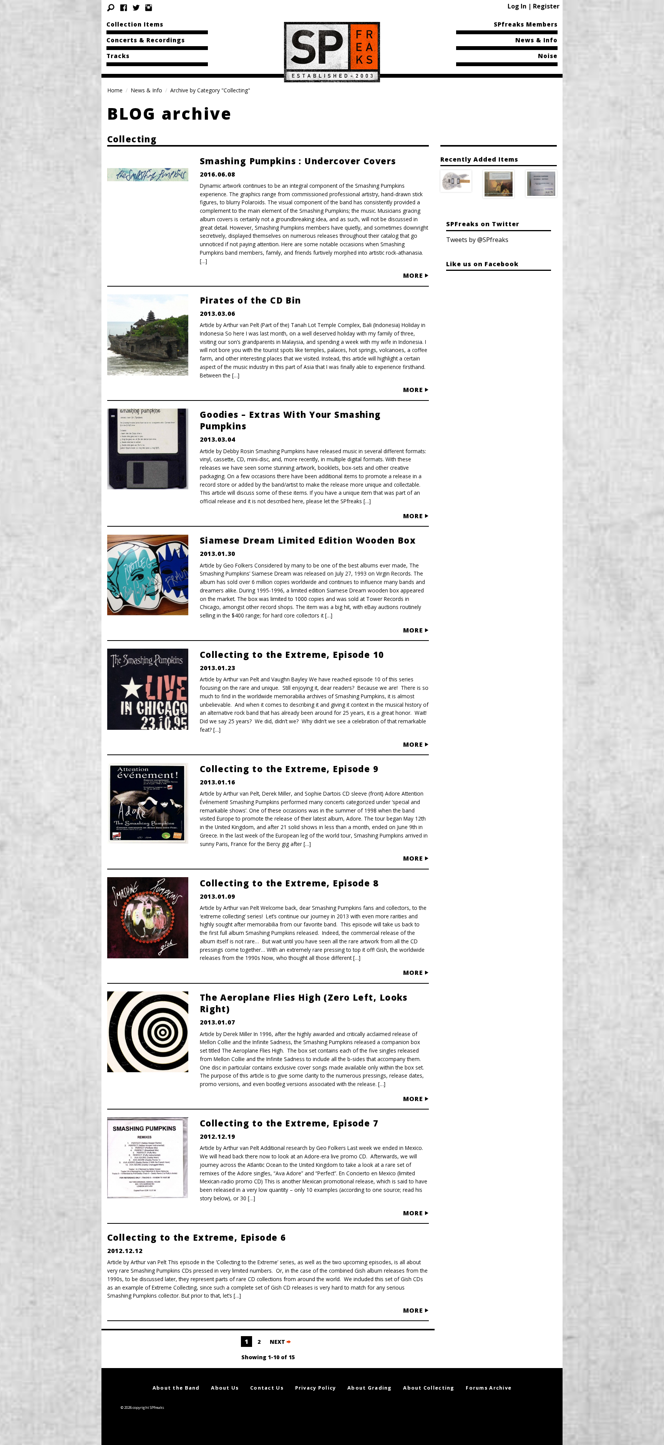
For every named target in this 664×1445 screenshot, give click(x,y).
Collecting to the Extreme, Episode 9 (289, 768)
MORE (414, 275)
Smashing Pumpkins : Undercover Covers (298, 161)
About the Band (176, 1387)
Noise (548, 56)
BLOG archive (169, 113)
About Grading (369, 1387)
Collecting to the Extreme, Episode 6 (196, 1237)
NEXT (278, 1341)
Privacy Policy (315, 1387)
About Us (225, 1387)
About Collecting (428, 1387)
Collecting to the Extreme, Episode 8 (289, 883)
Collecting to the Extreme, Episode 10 (292, 654)
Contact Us (267, 1387)
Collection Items (134, 24)
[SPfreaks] (332, 51)
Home (115, 90)
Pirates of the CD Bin (250, 300)
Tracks (117, 56)
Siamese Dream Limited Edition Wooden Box (308, 540)
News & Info (536, 40)
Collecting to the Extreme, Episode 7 (289, 1123)
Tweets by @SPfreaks (477, 239)
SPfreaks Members (526, 24)
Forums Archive (488, 1387)
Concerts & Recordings (145, 40)
